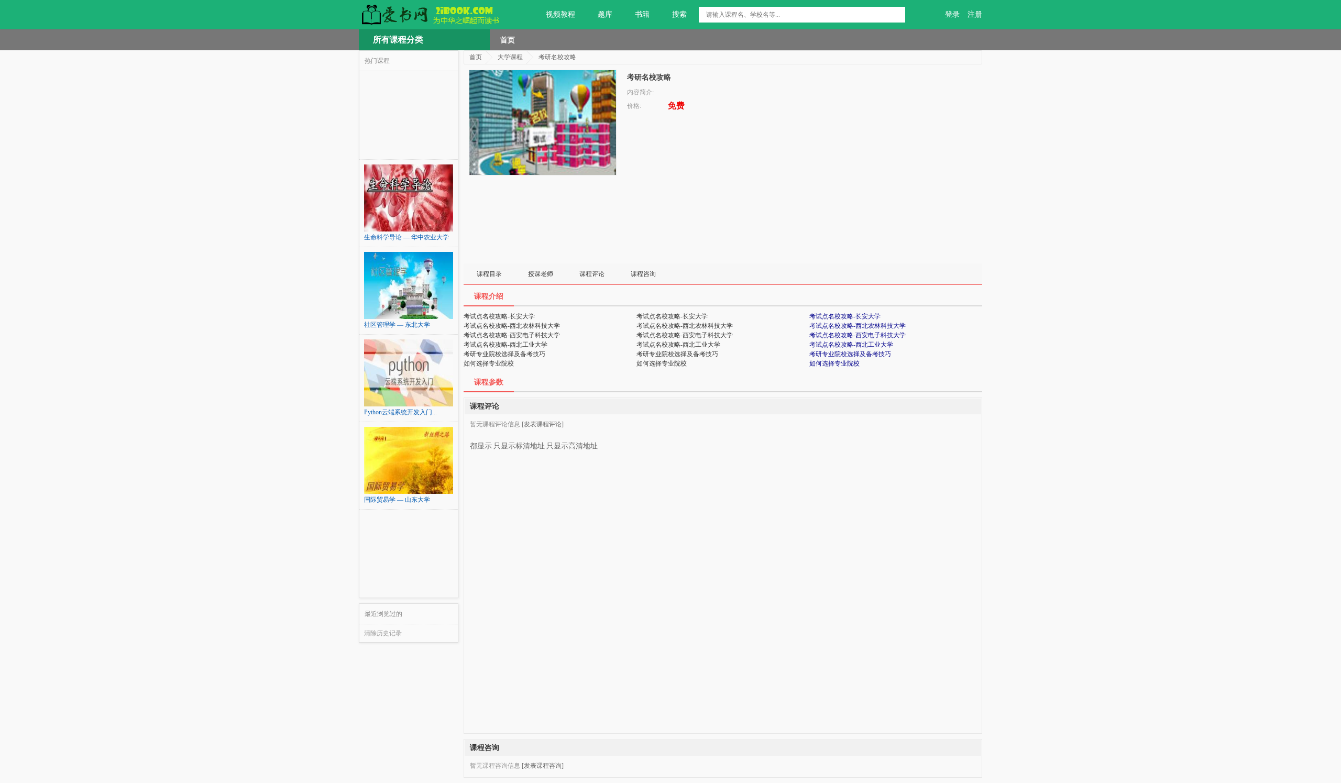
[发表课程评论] (543, 424)
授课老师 (540, 274)
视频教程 (560, 14)
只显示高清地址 (572, 446)
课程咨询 (643, 274)
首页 (507, 40)
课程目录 (489, 274)
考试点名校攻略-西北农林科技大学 (857, 325)
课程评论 (591, 274)
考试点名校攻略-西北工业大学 (851, 344)
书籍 (642, 14)
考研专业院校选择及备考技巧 (850, 354)
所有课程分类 (398, 39)
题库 (605, 14)
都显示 (481, 446)
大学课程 (510, 57)
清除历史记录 (383, 633)
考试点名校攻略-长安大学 (845, 316)
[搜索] (897, 15)
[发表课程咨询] (543, 765)
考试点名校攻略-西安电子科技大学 (857, 335)
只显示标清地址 (519, 446)
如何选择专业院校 (834, 363)
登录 (952, 14)
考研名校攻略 (557, 57)
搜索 (679, 14)
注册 (975, 14)
